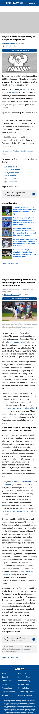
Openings (22, 673)
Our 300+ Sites (24, 677)
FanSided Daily (24, 681)
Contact (5, 677)
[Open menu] (3, 3)
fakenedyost (11, 179)
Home (4, 263)
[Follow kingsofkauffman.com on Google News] (33, 194)
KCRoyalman (11, 176)
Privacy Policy (23, 684)
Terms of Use (7, 688)
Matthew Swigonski (11, 295)
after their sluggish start (15, 342)
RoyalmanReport (12, 173)
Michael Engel (9, 43)
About (4, 673)
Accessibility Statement (27, 692)
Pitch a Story (7, 684)
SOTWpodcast (11, 182)
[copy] (14, 46)
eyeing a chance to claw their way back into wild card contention (19, 408)
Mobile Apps (7, 681)
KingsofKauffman (13, 170)
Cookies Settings (25, 695)
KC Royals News (13, 263)
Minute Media (11, 700)
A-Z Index (5, 695)
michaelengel (11, 167)
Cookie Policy (23, 688)
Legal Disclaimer (8, 692)
